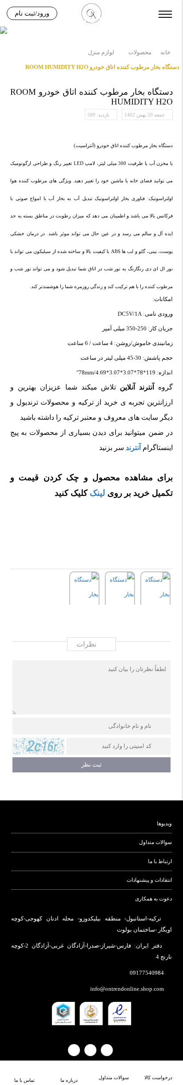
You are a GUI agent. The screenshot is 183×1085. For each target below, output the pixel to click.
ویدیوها (164, 823)
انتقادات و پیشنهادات (149, 880)
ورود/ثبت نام (32, 13)
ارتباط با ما (159, 861)
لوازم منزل (101, 52)
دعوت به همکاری (153, 899)
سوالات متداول (155, 842)
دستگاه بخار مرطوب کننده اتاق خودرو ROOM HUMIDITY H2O (102, 67)
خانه (165, 52)
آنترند (133, 447)
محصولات (139, 52)
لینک (97, 493)
